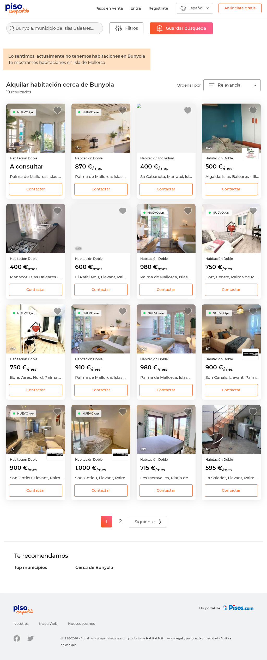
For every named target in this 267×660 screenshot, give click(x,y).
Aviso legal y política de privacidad (192, 638)
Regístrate (158, 8)
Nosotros (21, 623)
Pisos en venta (109, 8)
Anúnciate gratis (240, 8)
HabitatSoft (154, 638)
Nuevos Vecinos (81, 623)
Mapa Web (48, 623)
